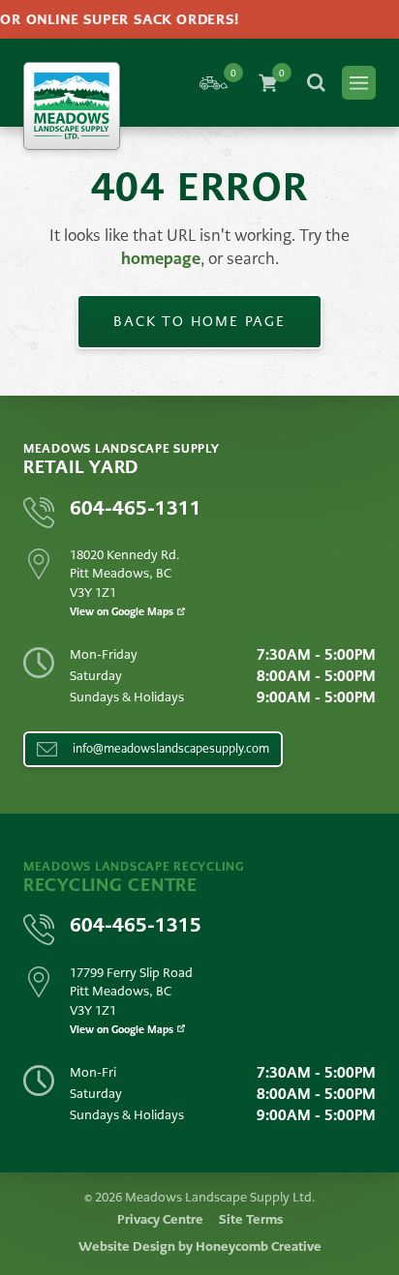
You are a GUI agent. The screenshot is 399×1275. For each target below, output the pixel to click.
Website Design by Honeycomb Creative (200, 1246)
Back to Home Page (199, 321)
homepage (160, 259)
